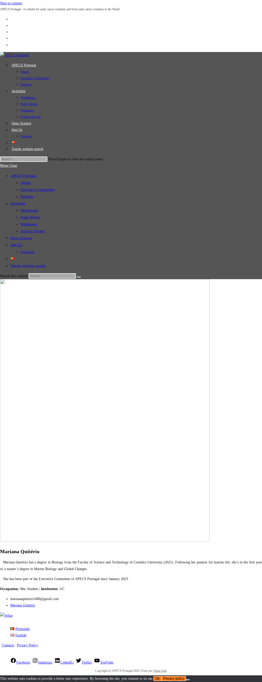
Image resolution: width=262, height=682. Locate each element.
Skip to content (11, 3)
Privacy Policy (27, 645)
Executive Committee (37, 189)
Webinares (28, 224)
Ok (157, 678)
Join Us (16, 245)
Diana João (160, 671)
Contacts (27, 252)
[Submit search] (79, 277)
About (25, 183)
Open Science (21, 238)
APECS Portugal (23, 176)
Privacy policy (173, 678)
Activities (17, 203)
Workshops (29, 210)
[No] (188, 679)
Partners (26, 196)
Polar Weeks (30, 217)
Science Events (32, 231)
